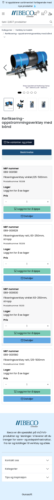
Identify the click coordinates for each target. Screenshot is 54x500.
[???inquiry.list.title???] (42, 14)
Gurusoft (27, 494)
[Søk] (51, 22)
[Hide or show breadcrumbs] (4, 37)
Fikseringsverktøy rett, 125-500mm (24, 361)
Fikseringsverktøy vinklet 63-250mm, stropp (25, 301)
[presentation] (5, 67)
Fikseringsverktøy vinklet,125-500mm (25, 179)
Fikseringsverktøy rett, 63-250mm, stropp (23, 239)
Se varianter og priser (19, 142)
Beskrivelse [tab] (26, 152)
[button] (19, 93)
